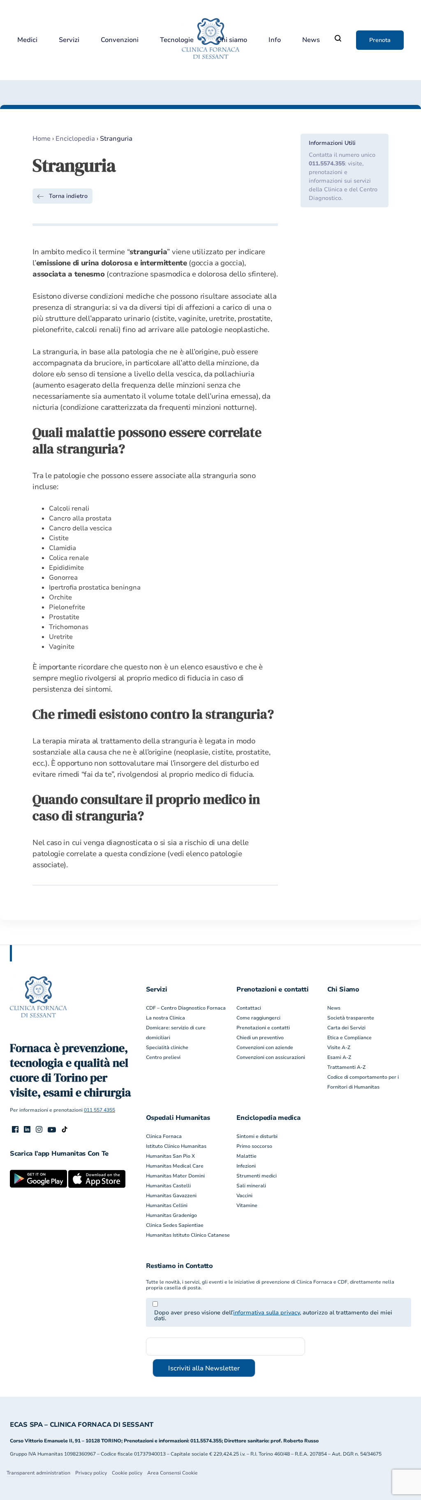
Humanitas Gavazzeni (171, 1195)
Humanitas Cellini (166, 1205)
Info (274, 40)
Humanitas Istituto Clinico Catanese (188, 1235)
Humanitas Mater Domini (175, 1176)
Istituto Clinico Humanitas (176, 1146)
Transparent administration (38, 1473)
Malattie (246, 1156)
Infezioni (246, 1166)
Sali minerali (251, 1185)
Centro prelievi (163, 1057)
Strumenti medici (256, 1176)
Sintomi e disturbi (257, 1136)
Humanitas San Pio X (170, 1156)
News (311, 40)
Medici (27, 40)
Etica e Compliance (349, 1037)
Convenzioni (120, 40)
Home (41, 138)
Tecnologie (177, 40)
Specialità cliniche (167, 1047)
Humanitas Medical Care (175, 1166)
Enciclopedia (75, 138)
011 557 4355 (99, 1110)
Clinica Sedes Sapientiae (175, 1225)
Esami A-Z (339, 1057)
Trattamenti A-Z (346, 1067)
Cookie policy (127, 1473)
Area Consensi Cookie (172, 1473)
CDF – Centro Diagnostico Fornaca (186, 1008)
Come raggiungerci (258, 1018)
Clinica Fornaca (164, 1136)
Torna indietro (68, 196)
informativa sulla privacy (266, 1313)
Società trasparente (350, 1018)
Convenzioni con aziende (264, 1047)
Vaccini (244, 1195)
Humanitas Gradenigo (171, 1215)
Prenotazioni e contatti (263, 1027)
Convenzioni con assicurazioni (270, 1057)
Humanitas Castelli (168, 1185)
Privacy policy (91, 1473)
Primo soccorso (254, 1146)
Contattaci (248, 1008)
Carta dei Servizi (346, 1027)
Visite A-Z (338, 1047)
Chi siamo (232, 40)
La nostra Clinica (165, 1018)
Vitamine (246, 1205)
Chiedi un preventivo (260, 1037)
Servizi (69, 40)
